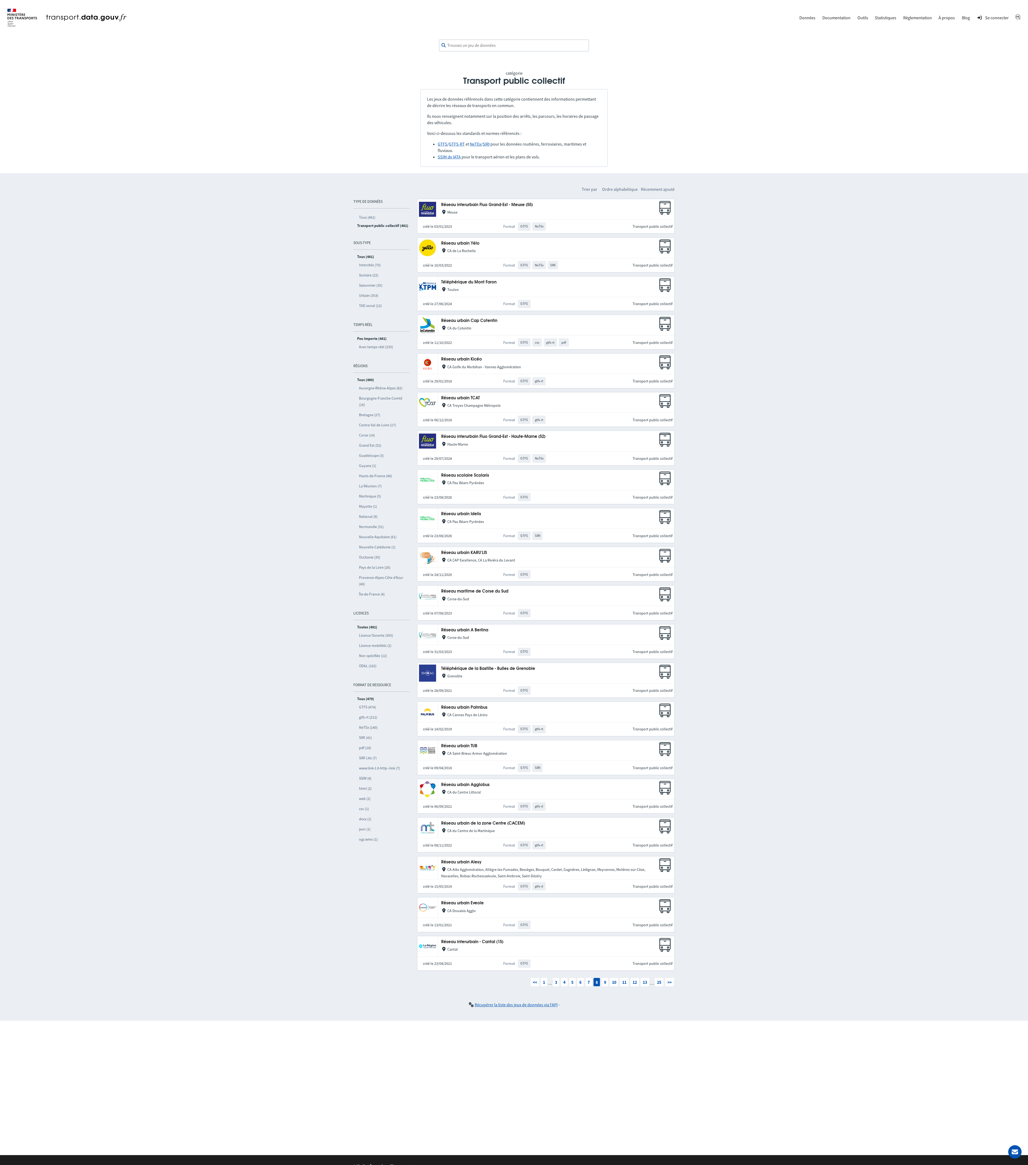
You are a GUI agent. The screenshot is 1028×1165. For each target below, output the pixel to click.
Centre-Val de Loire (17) (377, 425)
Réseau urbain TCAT (460, 398)
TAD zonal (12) (370, 305)
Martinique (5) (370, 496)
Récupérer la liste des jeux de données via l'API (516, 1004)
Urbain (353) (368, 295)
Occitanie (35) (369, 557)
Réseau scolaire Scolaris (465, 475)
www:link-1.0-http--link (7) (379, 768)
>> (669, 982)
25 (659, 982)
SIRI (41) (365, 737)
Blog (966, 17)
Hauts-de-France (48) (375, 475)
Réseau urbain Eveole (462, 903)
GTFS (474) (367, 707)
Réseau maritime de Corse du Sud (474, 591)
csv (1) (364, 808)
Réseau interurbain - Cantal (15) (472, 942)
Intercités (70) (370, 265)
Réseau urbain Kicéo (461, 359)
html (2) (365, 788)
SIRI (486, 144)
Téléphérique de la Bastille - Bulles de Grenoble (488, 669)
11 (624, 982)
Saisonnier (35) (370, 285)
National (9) (368, 516)
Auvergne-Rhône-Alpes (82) (380, 388)
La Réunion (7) (370, 486)
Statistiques (885, 17)
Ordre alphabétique (620, 189)
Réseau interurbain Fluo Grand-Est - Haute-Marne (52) (493, 437)
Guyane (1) (367, 465)
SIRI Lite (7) (368, 758)
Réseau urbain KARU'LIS (464, 553)
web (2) (365, 798)
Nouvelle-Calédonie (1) (377, 547)
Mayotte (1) (368, 506)
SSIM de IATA (449, 157)
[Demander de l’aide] (1015, 1152)
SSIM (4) (365, 778)
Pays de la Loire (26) (374, 567)
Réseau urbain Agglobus (465, 785)
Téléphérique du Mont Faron (469, 282)
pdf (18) (365, 747)
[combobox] (514, 45)
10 (614, 982)
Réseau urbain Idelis (461, 514)
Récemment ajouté (658, 189)
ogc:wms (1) (368, 839)
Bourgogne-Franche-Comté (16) (380, 401)
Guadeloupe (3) (371, 455)
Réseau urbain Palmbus (464, 707)
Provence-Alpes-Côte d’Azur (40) (381, 580)
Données (807, 17)
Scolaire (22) (368, 275)
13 (645, 982)
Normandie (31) (371, 526)
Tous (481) (367, 217)
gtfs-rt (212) (368, 717)
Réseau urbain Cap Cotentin (469, 321)
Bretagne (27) (369, 414)
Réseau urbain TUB (459, 746)
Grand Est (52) (370, 445)
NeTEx (475, 144)
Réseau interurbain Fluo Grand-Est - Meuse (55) (487, 205)
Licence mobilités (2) (375, 645)
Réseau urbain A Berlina (464, 630)
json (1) (365, 829)
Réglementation (917, 17)
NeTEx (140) (368, 727)
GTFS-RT (457, 144)
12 (635, 982)
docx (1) (365, 819)
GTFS (442, 144)
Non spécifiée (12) (373, 655)
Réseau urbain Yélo (460, 243)
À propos (947, 17)
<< (535, 982)
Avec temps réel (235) (376, 346)
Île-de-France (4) (372, 594)
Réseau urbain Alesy (461, 862)
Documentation (836, 17)
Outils (862, 17)
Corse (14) (367, 435)
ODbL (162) (367, 665)
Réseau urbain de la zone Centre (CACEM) (483, 823)
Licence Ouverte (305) (376, 635)
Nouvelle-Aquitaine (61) (377, 536)
